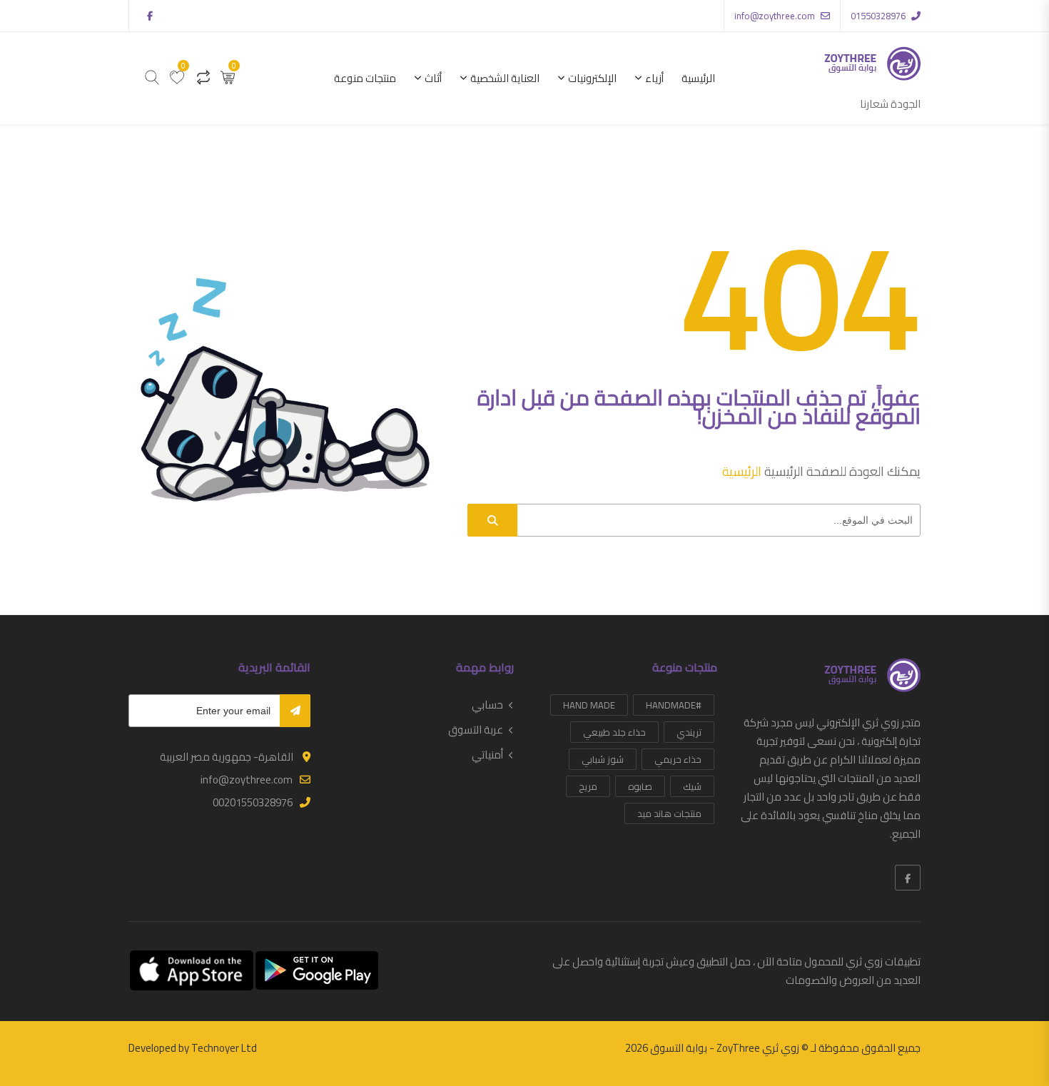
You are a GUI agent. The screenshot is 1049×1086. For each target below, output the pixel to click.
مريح (588, 786)
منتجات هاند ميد (669, 813)
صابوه (640, 786)
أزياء (654, 78)
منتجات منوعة (365, 78)
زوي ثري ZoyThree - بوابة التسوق (724, 1047)
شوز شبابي (603, 759)
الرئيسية (698, 78)
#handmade (673, 705)
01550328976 (878, 15)
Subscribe (295, 710)
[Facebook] (908, 877)
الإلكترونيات (592, 78)
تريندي (688, 732)
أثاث (433, 78)
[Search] (492, 520)
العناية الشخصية (504, 78)
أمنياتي (487, 754)
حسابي (487, 705)
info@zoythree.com (774, 15)
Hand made (589, 705)
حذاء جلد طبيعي (614, 732)
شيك (692, 786)
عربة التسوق (475, 730)
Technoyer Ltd (224, 1047)
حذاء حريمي (677, 759)
